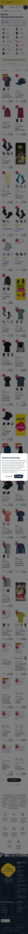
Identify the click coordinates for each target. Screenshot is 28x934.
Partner (23, 462)
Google (4, 463)
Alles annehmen (18, 476)
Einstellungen (9, 476)
